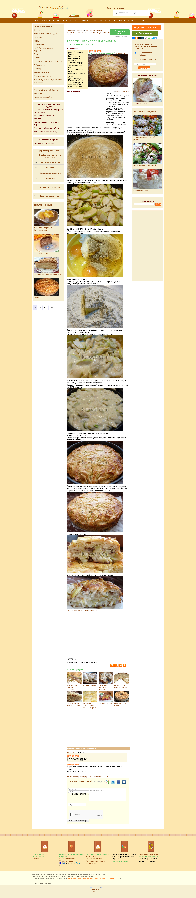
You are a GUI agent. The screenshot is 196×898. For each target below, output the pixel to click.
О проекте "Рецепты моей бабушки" (71, 855)
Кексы (36, 41)
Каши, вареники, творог (127, 21)
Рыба (71, 21)
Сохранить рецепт (120, 32)
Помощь (37, 859)
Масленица (39, 93)
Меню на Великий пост (44, 97)
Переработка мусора (148, 854)
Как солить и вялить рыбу (45, 131)
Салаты (44, 21)
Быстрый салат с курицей (144, 165)
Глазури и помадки (42, 76)
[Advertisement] (86, 109)
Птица (77, 21)
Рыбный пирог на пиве (44, 143)
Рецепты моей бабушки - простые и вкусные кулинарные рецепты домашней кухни (93, 878)
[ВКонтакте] (133, 38)
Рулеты (37, 58)
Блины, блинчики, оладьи (45, 33)
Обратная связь (66, 861)
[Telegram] (155, 38)
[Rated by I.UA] (105, 895)
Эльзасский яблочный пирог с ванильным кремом (90, 706)
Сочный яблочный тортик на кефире (73, 705)
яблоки (77, 610)
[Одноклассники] (136, 38)
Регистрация (118, 8)
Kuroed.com (81, 880)
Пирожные (39, 44)
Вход (109, 8)
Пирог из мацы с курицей (120, 705)
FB (60, 863)
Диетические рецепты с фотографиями (44, 228)
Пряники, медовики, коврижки (48, 61)
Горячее (50, 167)
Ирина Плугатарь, (38, 873)
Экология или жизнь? (148, 856)
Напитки (141, 21)
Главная (36, 21)
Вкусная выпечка (147, 59)
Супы (59, 21)
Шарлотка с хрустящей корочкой (103, 687)
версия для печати (122, 91)
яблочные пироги (89, 610)
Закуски (52, 21)
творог (70, 610)
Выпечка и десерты (50, 162)
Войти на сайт (39, 854)
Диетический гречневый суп (46, 128)
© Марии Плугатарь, (42, 883)
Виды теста (41, 65)
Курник (37, 297)
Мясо (65, 21)
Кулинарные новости (95, 861)
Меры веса (91, 856)
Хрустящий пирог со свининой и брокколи (74, 687)
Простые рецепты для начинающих (83, 32)
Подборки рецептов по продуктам (50, 156)
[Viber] (146, 38)
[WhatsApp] (149, 38)
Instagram (70, 863)
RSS (60, 865)
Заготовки (103, 21)
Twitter (78, 863)
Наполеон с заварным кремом (47, 274)
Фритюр (38, 68)
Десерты (112, 21)
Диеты (37, 90)
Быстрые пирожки (89, 685)
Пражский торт (41, 253)
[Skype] (152, 38)
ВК (63, 863)
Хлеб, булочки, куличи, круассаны (44, 49)
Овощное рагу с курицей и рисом (145, 138)
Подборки (50, 178)
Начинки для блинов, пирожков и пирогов (48, 80)
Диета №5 (46, 90)
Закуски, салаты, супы (50, 173)
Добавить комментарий (79, 820)
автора (91, 876)
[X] (139, 38)
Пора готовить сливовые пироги (120, 686)
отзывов (120, 53)
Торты (37, 30)
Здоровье (151, 21)
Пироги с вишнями (105, 704)
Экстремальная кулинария (97, 854)
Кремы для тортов (42, 72)
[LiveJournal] (142, 38)
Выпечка (93, 21)
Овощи (85, 21)
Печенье (38, 37)
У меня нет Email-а (80, 794)
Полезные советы (94, 859)
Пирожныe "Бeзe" (141, 190)
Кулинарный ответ (120, 861)
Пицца (37, 54)
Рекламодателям (67, 859)
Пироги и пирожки (94, 30)
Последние (71, 752)
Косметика (91, 863)
